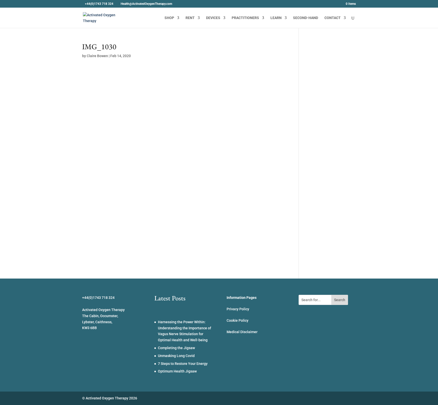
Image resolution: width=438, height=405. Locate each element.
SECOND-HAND (305, 18)
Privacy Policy (238, 309)
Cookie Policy (237, 320)
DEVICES (213, 18)
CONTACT (332, 18)
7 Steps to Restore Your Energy (183, 364)
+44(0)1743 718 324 (99, 4)
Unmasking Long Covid (176, 356)
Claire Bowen (97, 56)
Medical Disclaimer (242, 332)
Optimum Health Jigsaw (177, 371)
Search (339, 300)
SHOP (169, 18)
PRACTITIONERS (245, 18)
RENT (190, 18)
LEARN (276, 18)
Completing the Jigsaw (176, 348)
